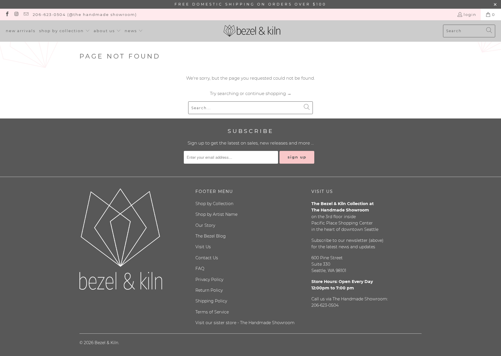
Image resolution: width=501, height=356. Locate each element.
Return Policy (209, 290)
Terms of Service (212, 312)
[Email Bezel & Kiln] (25, 14)
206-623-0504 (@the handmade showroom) (85, 14)
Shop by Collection (214, 203)
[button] (64, 31)
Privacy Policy (209, 279)
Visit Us (203, 246)
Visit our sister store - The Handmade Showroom (245, 322)
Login (470, 14)
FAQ (199, 268)
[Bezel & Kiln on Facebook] (7, 14)
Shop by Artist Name (216, 214)
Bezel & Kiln (106, 342)
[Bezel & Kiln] (252, 31)
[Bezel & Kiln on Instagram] (16, 14)
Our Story (205, 225)
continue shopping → (268, 93)
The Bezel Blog (210, 236)
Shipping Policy (211, 301)
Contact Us (206, 257)
